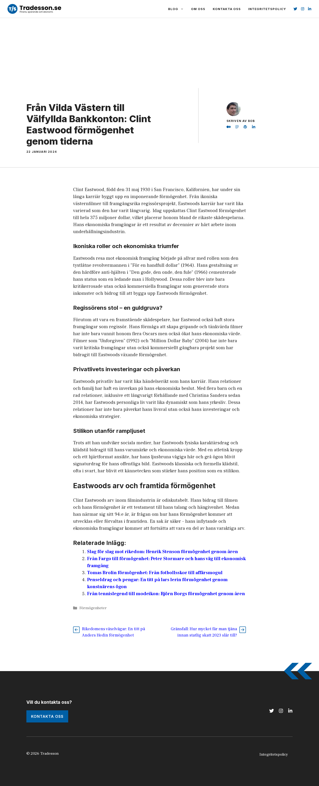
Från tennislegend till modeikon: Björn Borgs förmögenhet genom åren (166, 594)
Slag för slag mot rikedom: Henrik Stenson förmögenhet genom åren (162, 552)
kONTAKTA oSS (47, 716)
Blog (173, 9)
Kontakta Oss (227, 9)
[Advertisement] (159, 53)
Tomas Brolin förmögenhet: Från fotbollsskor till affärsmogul (155, 573)
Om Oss (198, 9)
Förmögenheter (93, 608)
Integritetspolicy (267, 9)
